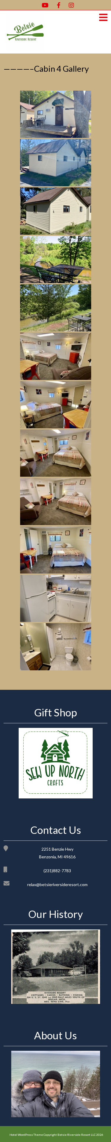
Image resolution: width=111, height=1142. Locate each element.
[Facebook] (56, 5)
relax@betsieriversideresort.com (57, 884)
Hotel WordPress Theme (26, 1134)
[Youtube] (43, 5)
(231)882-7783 (57, 870)
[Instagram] (69, 5)
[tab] (103, 18)
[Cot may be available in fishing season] (55, 550)
